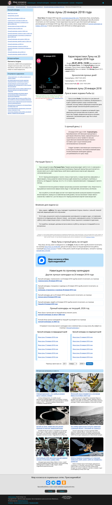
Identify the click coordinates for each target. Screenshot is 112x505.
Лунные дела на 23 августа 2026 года (17, 26)
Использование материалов (21, 503)
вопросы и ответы (90, 237)
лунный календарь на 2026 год (48, 322)
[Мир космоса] (9, 2)
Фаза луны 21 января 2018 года (83, 337)
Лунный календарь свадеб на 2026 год (17, 54)
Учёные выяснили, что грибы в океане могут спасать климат (19, 77)
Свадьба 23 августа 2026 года (15, 28)
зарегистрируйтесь (59, 98)
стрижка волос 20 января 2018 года (50, 281)
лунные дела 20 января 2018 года (49, 297)
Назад (50, 491)
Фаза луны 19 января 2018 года (48, 337)
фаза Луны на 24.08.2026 (52, 247)
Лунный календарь (43, 3)
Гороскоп (53, 3)
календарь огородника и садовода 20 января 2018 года (57, 290)
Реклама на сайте (33, 503)
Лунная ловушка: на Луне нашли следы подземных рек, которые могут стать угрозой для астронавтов (19, 85)
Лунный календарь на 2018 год (35, 7)
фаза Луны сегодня (50, 249)
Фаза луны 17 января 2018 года (48, 345)
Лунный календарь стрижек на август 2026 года (20, 33)
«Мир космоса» (12, 497)
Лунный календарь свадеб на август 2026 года (19, 41)
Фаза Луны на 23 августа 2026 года (16, 18)
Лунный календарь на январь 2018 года (54, 7)
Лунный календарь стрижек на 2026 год (18, 46)
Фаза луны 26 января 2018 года (83, 357)
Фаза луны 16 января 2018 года (48, 349)
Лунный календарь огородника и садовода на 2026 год (19, 49)
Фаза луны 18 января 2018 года (48, 341)
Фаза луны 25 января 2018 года (83, 353)
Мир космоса (10, 7)
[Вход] (102, 2)
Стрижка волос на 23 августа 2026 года (17, 20)
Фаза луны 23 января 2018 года (83, 345)
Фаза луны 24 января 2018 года (83, 349)
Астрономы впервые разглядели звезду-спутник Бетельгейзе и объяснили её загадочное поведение (18, 95)
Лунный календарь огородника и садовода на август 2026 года (19, 36)
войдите (50, 99)
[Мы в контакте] (58, 482)
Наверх (62, 491)
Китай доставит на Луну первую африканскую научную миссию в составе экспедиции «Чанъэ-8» (19, 90)
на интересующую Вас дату (70, 18)
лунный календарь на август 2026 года (51, 315)
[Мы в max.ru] (57, 264)
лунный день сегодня (43, 251)
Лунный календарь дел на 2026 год (16, 52)
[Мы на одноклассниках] (64, 482)
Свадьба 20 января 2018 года (48, 304)
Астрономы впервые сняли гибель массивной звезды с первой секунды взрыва (19, 112)
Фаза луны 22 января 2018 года (83, 341)
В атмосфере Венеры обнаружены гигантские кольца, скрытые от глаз (19, 109)
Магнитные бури (63, 3)
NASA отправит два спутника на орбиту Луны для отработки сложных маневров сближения (19, 99)
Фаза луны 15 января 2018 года (48, 353)
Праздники (79, 3)
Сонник (72, 3)
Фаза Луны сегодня (12, 13)
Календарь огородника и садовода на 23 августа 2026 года (18, 23)
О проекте (10, 503)
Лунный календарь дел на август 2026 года (18, 39)
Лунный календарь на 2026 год (15, 44)
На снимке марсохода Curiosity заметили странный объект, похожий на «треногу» (18, 81)
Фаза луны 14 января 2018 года (48, 357)
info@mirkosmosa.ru (23, 501)
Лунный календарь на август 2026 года (17, 31)
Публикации (31, 3)
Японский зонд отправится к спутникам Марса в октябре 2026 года (19, 105)
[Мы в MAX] (48, 482)
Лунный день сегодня (13, 15)
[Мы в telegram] (53, 482)
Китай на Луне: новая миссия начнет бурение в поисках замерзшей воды (20, 102)
